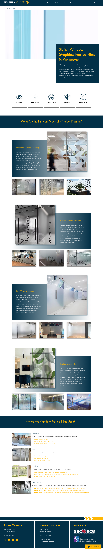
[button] (57, 3)
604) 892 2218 (46, 539)
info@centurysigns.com (48, 541)
